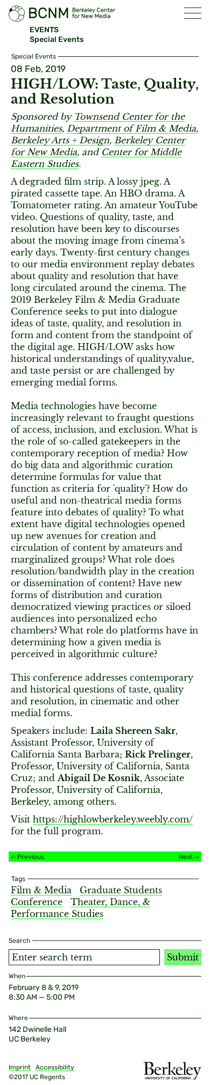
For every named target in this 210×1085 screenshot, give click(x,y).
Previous (30, 857)
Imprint (20, 1067)
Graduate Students (121, 890)
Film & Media (41, 890)
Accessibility (55, 1067)
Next (186, 857)
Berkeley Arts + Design (60, 140)
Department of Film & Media (131, 128)
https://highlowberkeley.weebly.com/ (113, 819)
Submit (183, 957)
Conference (36, 902)
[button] (192, 13)
